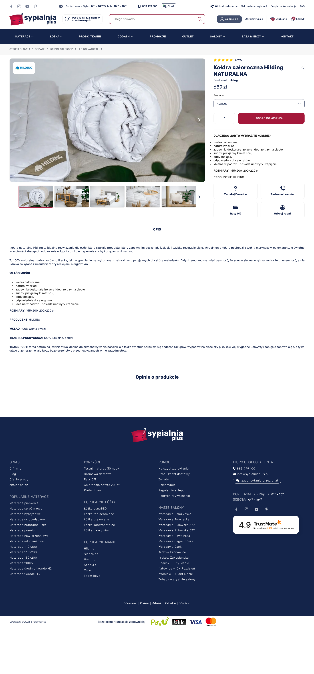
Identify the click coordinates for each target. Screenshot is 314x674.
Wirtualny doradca (226, 6)
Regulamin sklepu (171, 490)
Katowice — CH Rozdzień (176, 568)
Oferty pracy (19, 479)
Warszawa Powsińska (174, 535)
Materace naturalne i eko (28, 525)
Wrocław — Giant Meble (175, 574)
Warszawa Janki (170, 546)
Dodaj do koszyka (269, 118)
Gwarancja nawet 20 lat (102, 485)
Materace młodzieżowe (26, 541)
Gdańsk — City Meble (173, 563)
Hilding (89, 548)
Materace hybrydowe (25, 514)
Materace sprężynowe (25, 508)
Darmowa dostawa (98, 474)
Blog (12, 474)
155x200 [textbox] (222, 103)
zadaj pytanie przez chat (259, 480)
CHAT (171, 6)
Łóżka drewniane (96, 519)
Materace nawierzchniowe (29, 535)
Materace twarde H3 (24, 574)
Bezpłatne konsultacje (283, 6)
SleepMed (91, 554)
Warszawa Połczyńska (174, 514)
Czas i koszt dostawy (174, 474)
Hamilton (90, 559)
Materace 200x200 (23, 563)
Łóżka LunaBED (95, 508)
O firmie (15, 468)
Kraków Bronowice (172, 552)
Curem (89, 570)
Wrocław (185, 603)
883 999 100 (149, 6)
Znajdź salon (18, 485)
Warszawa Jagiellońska (175, 541)
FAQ (302, 6)
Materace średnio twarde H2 (30, 568)
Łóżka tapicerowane (99, 514)
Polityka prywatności (174, 496)
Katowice (170, 603)
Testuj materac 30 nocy (101, 468)
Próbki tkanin (94, 490)
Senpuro (90, 565)
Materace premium (23, 530)
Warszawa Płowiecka (174, 519)
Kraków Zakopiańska (173, 557)
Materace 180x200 (23, 557)
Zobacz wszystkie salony (177, 579)
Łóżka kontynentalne (99, 525)
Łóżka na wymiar (96, 530)
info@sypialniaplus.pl (252, 474)
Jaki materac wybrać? (254, 6)
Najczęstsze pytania (173, 468)
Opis (157, 229)
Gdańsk (156, 603)
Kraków (144, 603)
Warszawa (130, 603)
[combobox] (259, 103)
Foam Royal (92, 575)
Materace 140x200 (23, 546)
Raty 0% (90, 479)
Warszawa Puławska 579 (176, 525)
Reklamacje (167, 485)
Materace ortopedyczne (27, 519)
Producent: (226, 80)
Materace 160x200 (23, 552)
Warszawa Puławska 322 (176, 530)
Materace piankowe (24, 503)
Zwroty (163, 479)
